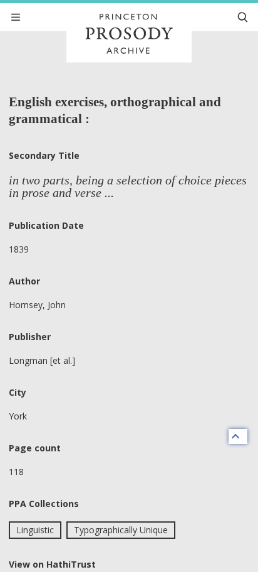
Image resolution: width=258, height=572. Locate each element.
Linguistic (35, 530)
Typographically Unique (121, 530)
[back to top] (238, 436)
